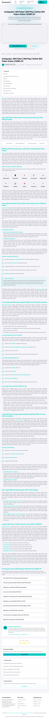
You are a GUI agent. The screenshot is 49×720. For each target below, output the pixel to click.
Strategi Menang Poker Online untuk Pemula (12, 663)
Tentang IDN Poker (22, 699)
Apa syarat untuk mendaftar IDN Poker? (12, 591)
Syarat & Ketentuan (37, 699)
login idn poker (19, 420)
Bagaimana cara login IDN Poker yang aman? (13, 610)
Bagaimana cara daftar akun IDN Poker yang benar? (15, 587)
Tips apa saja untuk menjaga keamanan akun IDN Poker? (16, 615)
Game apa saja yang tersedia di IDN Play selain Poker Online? (17, 582)
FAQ (37, 2)
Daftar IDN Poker (22, 2)
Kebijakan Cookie (37, 703)
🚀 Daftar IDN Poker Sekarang (18, 46)
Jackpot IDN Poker (7, 90)
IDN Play (16, 2)
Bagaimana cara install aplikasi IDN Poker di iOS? (14, 601)
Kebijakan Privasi (24, 634)
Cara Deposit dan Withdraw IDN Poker (11, 675)
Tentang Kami (11, 634)
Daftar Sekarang (41, 2)
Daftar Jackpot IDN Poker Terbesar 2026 (11, 672)
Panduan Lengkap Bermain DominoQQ (11, 669)
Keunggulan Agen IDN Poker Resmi (10, 76)
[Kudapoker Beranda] (5, 2)
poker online (41, 289)
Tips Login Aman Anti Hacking (9, 88)
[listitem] (6, 176)
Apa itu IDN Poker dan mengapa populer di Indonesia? (15, 578)
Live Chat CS (24, 686)
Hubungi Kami (17, 634)
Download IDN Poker (30, 2)
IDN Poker (10, 2)
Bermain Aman (36, 705)
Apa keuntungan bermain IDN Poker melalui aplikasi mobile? (17, 605)
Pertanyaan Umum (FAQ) (8, 93)
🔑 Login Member (34, 46)
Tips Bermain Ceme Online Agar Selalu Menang (13, 666)
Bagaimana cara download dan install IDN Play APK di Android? (17, 596)
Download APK (24, 654)
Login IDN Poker (6, 86)
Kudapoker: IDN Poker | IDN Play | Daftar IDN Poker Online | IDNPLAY (20, 712)
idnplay (11, 559)
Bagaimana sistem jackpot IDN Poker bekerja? (13, 619)
